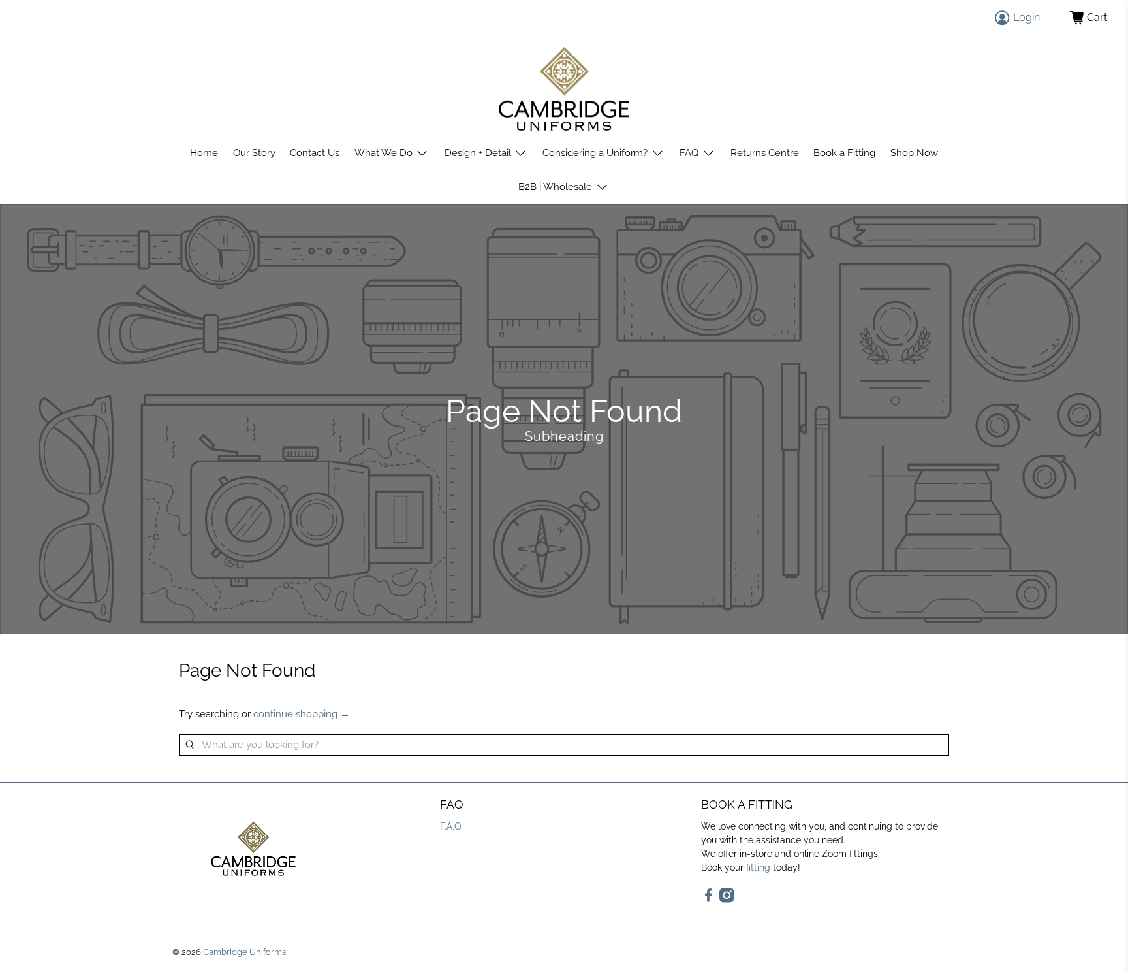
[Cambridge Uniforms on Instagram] (726, 899)
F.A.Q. (451, 826)
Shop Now (914, 153)
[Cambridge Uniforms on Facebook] (708, 899)
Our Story (254, 153)
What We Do (383, 153)
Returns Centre (764, 153)
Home (204, 153)
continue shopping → (301, 714)
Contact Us (314, 153)
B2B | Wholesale (555, 187)
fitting (758, 867)
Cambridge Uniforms (244, 952)
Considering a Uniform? (595, 153)
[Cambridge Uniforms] (564, 89)
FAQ (689, 153)
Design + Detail (478, 153)
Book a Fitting (844, 153)
